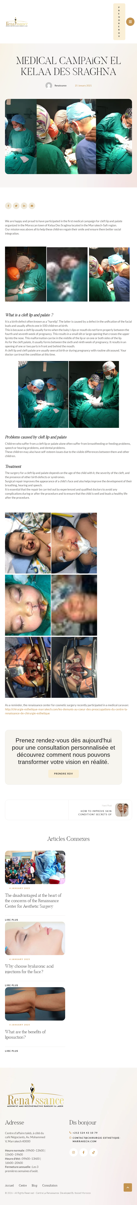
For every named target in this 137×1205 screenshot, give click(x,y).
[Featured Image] (35, 867)
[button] (119, 21)
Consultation (49, 1185)
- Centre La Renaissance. (47, 1192)
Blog (34, 1185)
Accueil (9, 1185)
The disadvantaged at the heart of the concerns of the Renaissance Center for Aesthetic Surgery (33, 901)
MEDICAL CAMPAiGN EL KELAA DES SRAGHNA (68, 66)
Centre (23, 1185)
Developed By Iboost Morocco (75, 1192)
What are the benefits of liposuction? (25, 1034)
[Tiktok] (93, 1152)
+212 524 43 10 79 (85, 1132)
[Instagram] (73, 1152)
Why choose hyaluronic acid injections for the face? (29, 968)
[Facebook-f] (83, 1152)
